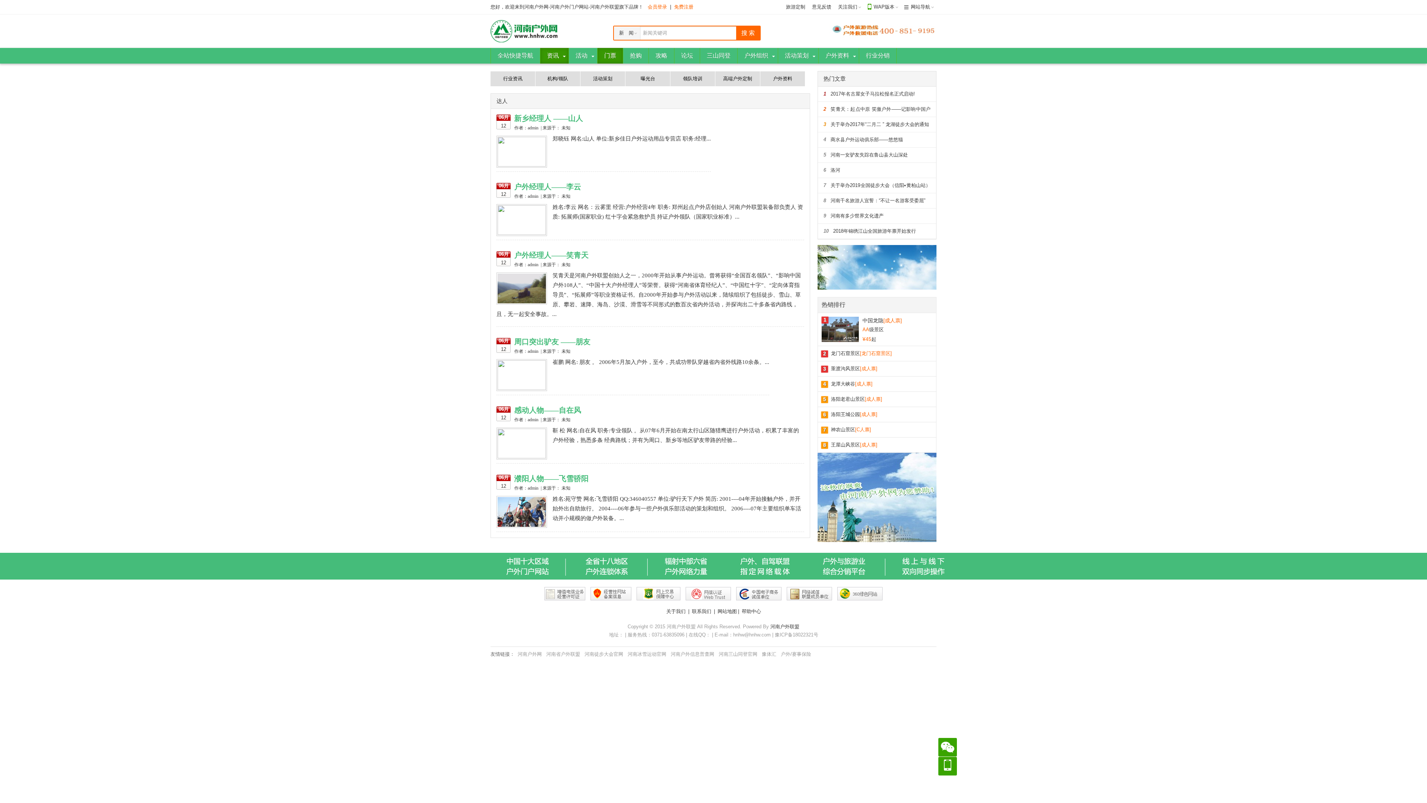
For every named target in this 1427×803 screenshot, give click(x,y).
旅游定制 (795, 7)
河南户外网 (530, 654)
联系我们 (701, 611)
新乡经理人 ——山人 (548, 118)
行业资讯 (512, 78)
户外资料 (782, 78)
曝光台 (648, 78)
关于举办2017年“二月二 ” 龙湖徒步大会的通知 (876, 124)
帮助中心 (751, 611)
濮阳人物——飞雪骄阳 (551, 478)
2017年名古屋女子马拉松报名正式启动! (869, 94)
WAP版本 (884, 7)
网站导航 (920, 7)
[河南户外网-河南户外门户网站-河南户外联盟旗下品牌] (524, 30)
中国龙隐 (882, 320)
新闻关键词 (655, 33)
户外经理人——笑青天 (551, 255)
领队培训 (692, 78)
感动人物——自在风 (547, 410)
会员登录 (657, 7)
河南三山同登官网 (738, 654)
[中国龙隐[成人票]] (840, 329)
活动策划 (602, 78)
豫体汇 (769, 654)
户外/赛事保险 (796, 654)
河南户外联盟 (784, 626)
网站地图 (727, 611)
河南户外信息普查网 (692, 654)
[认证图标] (565, 593)
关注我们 (847, 7)
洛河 (831, 170)
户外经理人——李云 (547, 187)
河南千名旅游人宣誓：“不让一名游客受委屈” (874, 200)
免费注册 (683, 7)
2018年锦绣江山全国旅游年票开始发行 (869, 231)
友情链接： (503, 654)
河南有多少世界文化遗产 (853, 216)
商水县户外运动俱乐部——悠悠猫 (863, 139)
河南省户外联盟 (563, 654)
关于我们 (676, 611)
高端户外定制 (737, 78)
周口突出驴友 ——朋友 (552, 342)
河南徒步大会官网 (604, 654)
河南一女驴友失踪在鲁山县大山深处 (865, 155)
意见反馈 (821, 7)
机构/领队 (557, 78)
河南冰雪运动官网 (647, 654)
